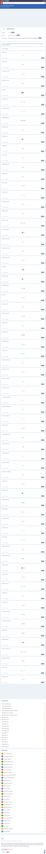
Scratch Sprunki (37, 844)
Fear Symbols (6, 7)
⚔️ (2, 815)
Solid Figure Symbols (8, 756)
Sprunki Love (6, 846)
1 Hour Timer (19, 840)
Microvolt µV (4, 739)
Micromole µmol (5, 728)
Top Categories (5, 48)
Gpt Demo (8, 840)
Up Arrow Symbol (7, 769)
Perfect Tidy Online (37, 843)
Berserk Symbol (7, 820)
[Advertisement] (23, 18)
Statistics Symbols (8, 804)
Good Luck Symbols (8, 793)
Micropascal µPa (5, 726)
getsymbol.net (9, 849)
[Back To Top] (44, 852)
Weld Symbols (7, 812)
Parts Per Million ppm (6, 703)
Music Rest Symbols (8, 764)
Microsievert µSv (5, 719)
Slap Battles (16, 844)
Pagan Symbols (7, 785)
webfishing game (23, 844)
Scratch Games (22, 843)
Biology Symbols (7, 780)
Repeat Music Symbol (8, 761)
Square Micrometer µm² (7, 708)
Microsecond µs (5, 746)
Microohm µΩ (5, 735)
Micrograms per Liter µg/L (7, 712)
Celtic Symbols (7, 831)
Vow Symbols (6, 799)
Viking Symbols (7, 815)
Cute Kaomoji (3, 840)
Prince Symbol (7, 823)
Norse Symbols (7, 788)
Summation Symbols (8, 801)
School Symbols (7, 810)
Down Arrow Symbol (8, 818)
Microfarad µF (5, 741)
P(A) (2, 804)
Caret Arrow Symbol (8, 767)
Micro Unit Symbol (8, 753)
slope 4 (12, 844)
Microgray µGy (5, 717)
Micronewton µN (5, 730)
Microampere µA (5, 744)
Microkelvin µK (5, 724)
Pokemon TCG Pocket (24, 846)
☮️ (2, 823)
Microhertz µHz (5, 721)
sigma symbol (13, 840)
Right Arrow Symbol (8, 772)
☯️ (2, 785)
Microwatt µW (5, 737)
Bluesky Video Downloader (7, 843)
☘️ (2, 831)
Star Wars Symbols (8, 807)
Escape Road (8, 844)
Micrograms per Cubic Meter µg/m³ (9, 715)
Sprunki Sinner (30, 844)
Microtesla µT (5, 733)
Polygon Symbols (7, 759)
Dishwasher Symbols (8, 828)
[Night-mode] (44, 850)
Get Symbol (5, 1)
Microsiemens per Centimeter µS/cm (9, 710)
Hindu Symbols (7, 796)
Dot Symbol (6, 826)
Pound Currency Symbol (9, 777)
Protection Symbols (8, 783)
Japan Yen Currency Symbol (10, 775)
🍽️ (2, 828)
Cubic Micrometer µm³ (6, 706)
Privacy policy (4, 850)
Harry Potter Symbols (8, 791)
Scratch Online (29, 843)
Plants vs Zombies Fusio (14, 846)
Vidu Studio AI (16, 843)
